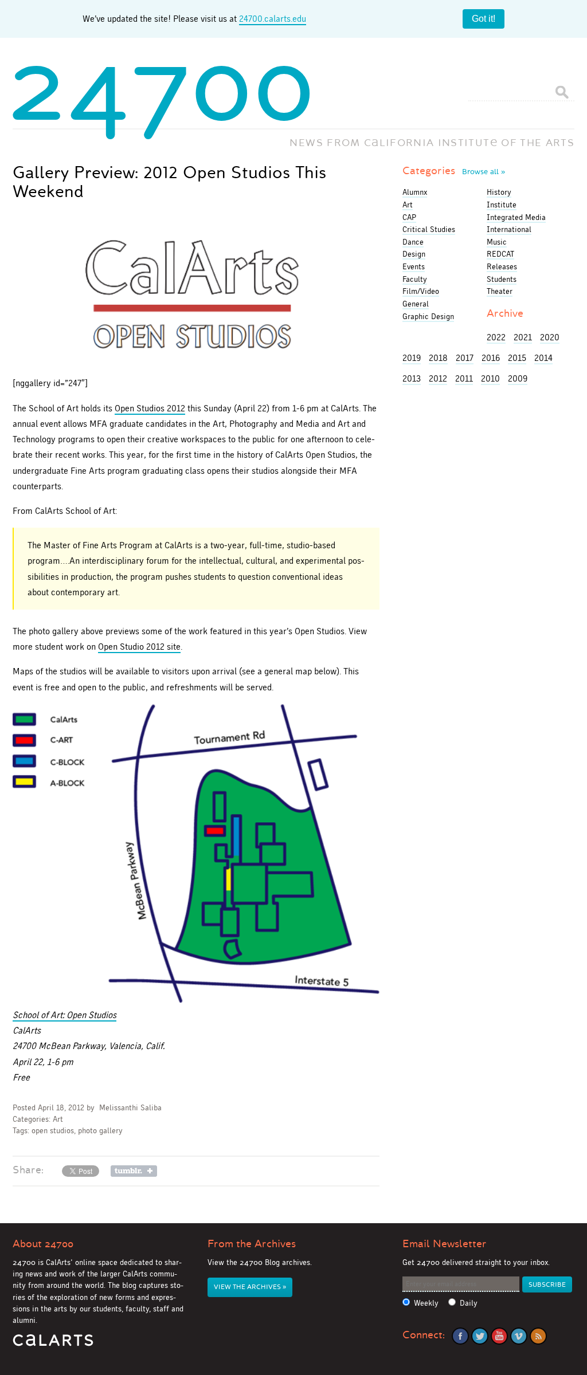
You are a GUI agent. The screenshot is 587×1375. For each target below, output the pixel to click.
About (43, 1244)
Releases (502, 266)
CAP (409, 217)
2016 (491, 357)
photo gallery (100, 1130)
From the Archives (252, 1244)
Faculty (414, 279)
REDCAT (500, 253)
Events (413, 266)
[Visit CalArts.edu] (53, 1344)
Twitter (479, 1336)
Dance (413, 241)
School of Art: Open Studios (64, 1014)
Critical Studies (428, 229)
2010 (490, 378)
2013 (411, 378)
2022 (496, 337)
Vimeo (518, 1336)
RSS (538, 1336)
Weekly (426, 1303)
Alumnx (414, 192)
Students (501, 279)
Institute (501, 204)
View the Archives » (250, 1287)
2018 (438, 357)
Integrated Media (516, 217)
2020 (549, 337)
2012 (438, 378)
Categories (453, 170)
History (499, 192)
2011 (464, 378)
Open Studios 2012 (150, 408)
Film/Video (420, 291)
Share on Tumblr (134, 1171)
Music (497, 241)
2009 (517, 378)
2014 (543, 357)
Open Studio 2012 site (139, 646)
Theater (499, 291)
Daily (469, 1303)
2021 (523, 337)
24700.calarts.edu (272, 18)
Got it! (483, 18)
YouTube (499, 1336)
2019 (411, 357)
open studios (53, 1130)
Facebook (460, 1336)
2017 (464, 357)
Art (58, 1119)
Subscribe (547, 1284)
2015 (517, 357)
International (509, 229)
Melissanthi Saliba (130, 1107)
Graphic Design (428, 316)
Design (413, 253)
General (415, 303)
